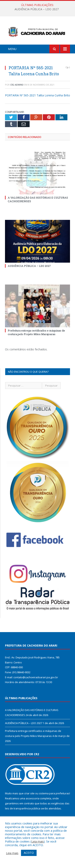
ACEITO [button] (29, 853)
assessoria (32, 798)
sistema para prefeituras (54, 793)
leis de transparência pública (22, 808)
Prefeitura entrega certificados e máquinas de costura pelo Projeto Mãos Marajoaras (36, 332)
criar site (29, 793)
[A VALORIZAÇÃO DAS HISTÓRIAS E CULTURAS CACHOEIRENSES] (37, 173)
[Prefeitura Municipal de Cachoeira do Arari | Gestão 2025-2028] (37, 31)
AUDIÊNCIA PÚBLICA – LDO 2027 (37, 9)
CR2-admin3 (16, 84)
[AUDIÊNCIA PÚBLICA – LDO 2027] (37, 241)
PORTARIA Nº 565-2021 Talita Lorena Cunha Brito (37, 95)
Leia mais (37, 841)
